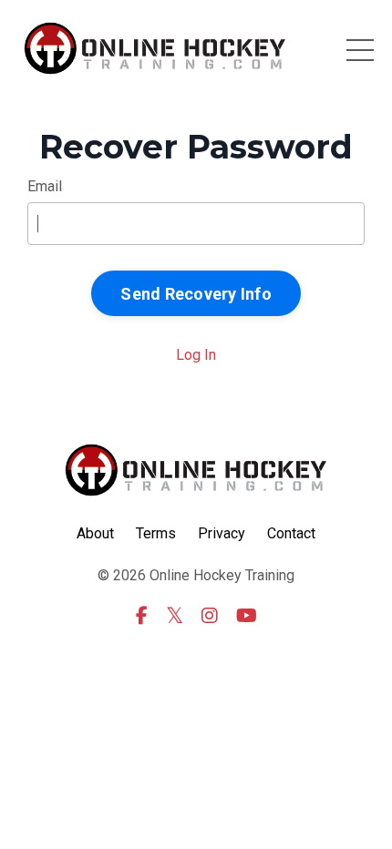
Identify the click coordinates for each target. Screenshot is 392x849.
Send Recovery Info (196, 293)
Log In (196, 354)
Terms (156, 533)
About (95, 533)
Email (44, 186)
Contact (291, 533)
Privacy (221, 533)
